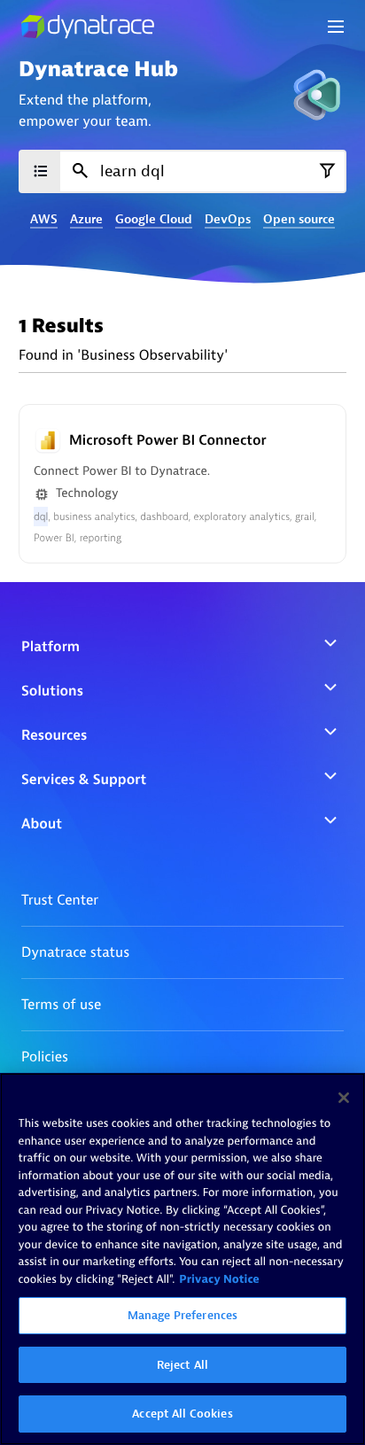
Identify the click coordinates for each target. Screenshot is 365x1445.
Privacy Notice (219, 1279)
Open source (299, 220)
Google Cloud (153, 220)
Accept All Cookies (182, 1413)
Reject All (182, 1364)
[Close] (343, 1097)
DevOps (228, 220)
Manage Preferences (182, 1315)
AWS (44, 220)
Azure (86, 220)
